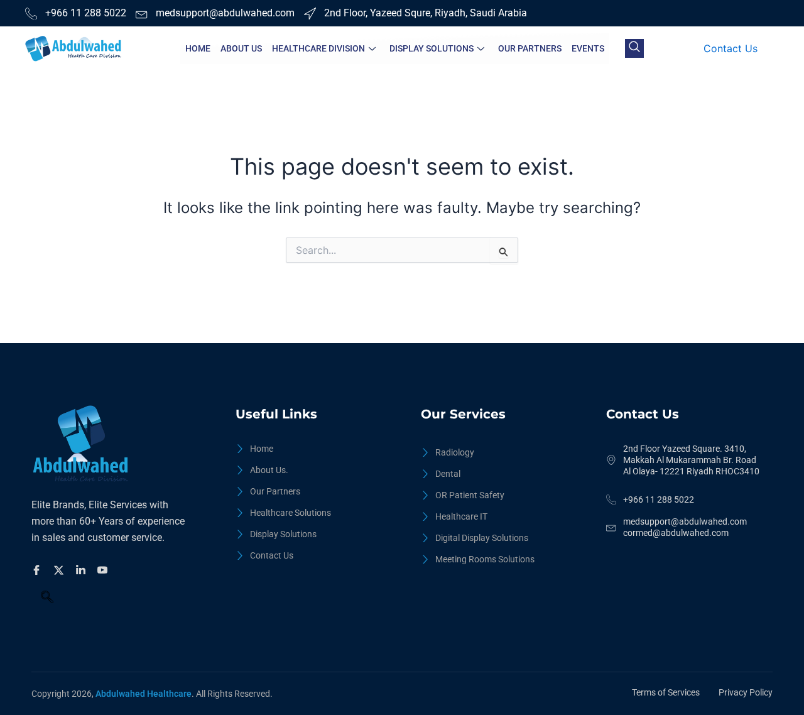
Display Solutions (431, 48)
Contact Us (731, 48)
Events (588, 48)
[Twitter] (60, 569)
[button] (634, 48)
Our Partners (530, 48)
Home (197, 48)
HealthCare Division (318, 48)
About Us (241, 48)
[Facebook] (38, 569)
